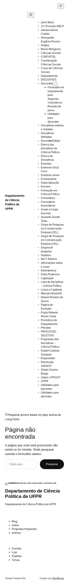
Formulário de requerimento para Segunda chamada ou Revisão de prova (56, 99)
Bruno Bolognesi (51, 49)
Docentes (46, 140)
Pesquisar (52, 464)
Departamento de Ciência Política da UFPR (32, 493)
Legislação (47, 278)
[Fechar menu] (30, 15)
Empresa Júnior (50, 175)
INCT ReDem (49, 258)
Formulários (48, 197)
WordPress (58, 578)
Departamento (49, 75)
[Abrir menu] (60, 6)
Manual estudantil (51, 293)
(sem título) (47, 22)
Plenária (46, 327)
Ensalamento (48, 178)
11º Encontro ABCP (52, 26)
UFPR (44, 381)
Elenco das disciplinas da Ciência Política (50, 148)
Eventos (45, 186)
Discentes (47, 83)
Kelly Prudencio (50, 274)
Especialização (50, 182)
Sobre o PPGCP (50, 377)
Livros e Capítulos (51, 289)
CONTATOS (48, 56)
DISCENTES (48, 79)
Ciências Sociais (51, 52)
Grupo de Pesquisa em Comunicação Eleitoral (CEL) (52, 228)
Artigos (45, 45)
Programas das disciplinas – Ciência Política (50, 343)
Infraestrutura (48, 270)
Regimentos (48, 358)
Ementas (46, 163)
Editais (56, 140)
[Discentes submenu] (55, 83)
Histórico (46, 255)
